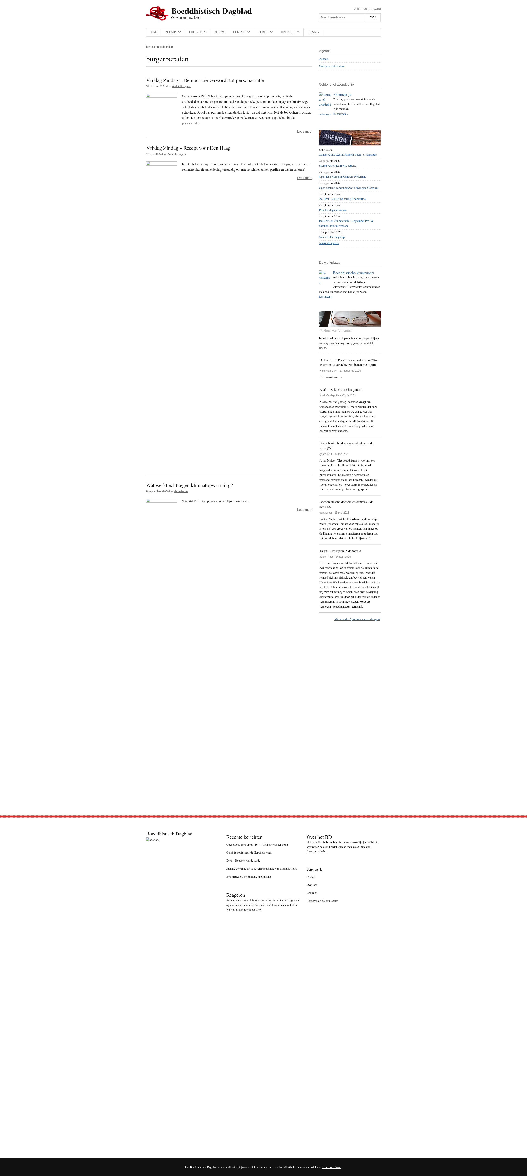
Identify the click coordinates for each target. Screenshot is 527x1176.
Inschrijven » (340, 114)
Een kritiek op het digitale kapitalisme (248, 876)
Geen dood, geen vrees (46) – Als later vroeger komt (257, 845)
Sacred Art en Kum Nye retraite (337, 165)
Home (149, 46)
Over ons (312, 885)
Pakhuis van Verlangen (336, 330)
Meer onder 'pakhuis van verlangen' (357, 619)
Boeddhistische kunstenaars (353, 272)
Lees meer (304, 131)
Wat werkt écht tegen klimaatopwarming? (189, 484)
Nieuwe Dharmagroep (332, 237)
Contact (311, 877)
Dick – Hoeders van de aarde (243, 860)
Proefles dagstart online (333, 210)
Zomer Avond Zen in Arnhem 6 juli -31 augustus (348, 155)
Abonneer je (342, 94)
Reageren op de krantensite (322, 901)
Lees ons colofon (316, 851)
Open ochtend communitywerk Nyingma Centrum (348, 188)
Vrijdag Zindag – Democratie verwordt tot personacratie (205, 80)
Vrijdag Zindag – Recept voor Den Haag (188, 147)
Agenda (323, 59)
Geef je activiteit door (332, 66)
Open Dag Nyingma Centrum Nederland (342, 177)
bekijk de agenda (329, 243)
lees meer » (325, 296)
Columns (312, 893)
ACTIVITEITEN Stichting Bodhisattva (342, 199)
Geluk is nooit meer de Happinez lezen (249, 852)
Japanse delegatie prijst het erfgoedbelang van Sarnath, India (261, 868)
